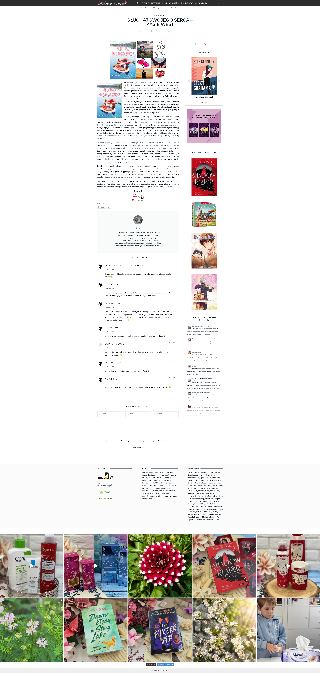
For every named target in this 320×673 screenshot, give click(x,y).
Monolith (198, 483)
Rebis (197, 509)
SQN (211, 501)
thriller (159, 478)
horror (153, 488)
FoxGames (192, 499)
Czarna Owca (192, 480)
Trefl (217, 491)
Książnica (197, 520)
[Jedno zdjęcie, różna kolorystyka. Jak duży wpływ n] (224, 630)
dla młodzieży (168, 472)
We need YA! (211, 480)
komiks (152, 483)
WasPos (190, 514)
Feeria (217, 472)
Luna (204, 520)
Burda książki (217, 506)
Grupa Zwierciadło (194, 517)
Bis (220, 514)
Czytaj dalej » (207, 334)
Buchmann (200, 506)
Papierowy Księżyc (199, 488)
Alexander (191, 506)
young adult (158, 485)
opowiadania (167, 478)
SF (157, 483)
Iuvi (210, 512)
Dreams (202, 514)
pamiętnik (165, 496)
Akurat (214, 512)
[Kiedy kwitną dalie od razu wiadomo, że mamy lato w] (160, 566)
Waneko (196, 472)
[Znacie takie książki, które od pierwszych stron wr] (224, 566)
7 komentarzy (175, 31)
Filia (217, 478)
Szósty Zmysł (209, 517)
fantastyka (146, 475)
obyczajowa (164, 475)
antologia (145, 493)
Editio (221, 496)
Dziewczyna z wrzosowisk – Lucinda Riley (204, 338)
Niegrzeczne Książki (207, 509)
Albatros (203, 472)
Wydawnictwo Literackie (201, 485)
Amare (218, 520)
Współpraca (158, 8)
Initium (198, 512)
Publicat (214, 485)
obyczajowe (154, 491)
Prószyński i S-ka (193, 478)
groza (152, 493)
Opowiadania (201, 3)
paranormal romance (149, 480)
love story (172, 475)
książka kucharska (161, 493)
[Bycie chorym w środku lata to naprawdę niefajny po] (31, 630)
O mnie (140, 8)
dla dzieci (158, 472)
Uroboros (191, 493)
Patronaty (169, 8)
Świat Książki (200, 493)
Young (212, 491)
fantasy (145, 472)
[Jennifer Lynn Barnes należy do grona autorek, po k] (160, 630)
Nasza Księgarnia (193, 475)
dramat (145, 499)
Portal (196, 514)
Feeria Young (204, 501)
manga (144, 478)
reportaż (145, 491)
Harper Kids (202, 480)
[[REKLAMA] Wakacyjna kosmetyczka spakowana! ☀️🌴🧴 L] (31, 566)
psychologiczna (147, 496)
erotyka (161, 483)
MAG (220, 485)
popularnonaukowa (170, 485)
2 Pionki (218, 517)
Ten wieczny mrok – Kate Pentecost (204, 97)
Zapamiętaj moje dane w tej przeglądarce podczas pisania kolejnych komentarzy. (134, 441)
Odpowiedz (171, 264)
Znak (195, 491)
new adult (151, 478)
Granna (205, 512)
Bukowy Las (209, 499)
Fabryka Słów (212, 496)
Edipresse (218, 509)
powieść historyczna (163, 488)
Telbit (209, 504)
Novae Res (210, 514)
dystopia (157, 496)
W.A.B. (190, 488)
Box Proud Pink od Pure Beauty (201, 392)
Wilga (204, 504)
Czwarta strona (203, 491)
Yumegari (197, 504)
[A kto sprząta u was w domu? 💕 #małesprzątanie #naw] (288, 630)
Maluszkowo (187, 3)
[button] (219, 80)
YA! (206, 496)
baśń (150, 499)
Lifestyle (155, 3)
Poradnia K (210, 520)
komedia (146, 488)
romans (151, 472)
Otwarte (212, 478)
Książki (156, 15)
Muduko (191, 509)
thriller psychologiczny (166, 480)
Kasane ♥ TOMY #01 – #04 (199, 404)
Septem (190, 520)
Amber (196, 501)
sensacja (173, 496)
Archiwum (179, 8)
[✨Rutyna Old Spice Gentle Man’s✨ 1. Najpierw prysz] (288, 566)
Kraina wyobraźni (170, 3)
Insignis (209, 488)
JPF (203, 517)
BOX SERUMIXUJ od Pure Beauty (201, 326)
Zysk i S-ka (204, 478)
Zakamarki (191, 512)
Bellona (190, 504)
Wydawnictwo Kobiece (208, 475)
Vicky (145, 31)
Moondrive (208, 506)
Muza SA (200, 496)
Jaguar (190, 472)
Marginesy (200, 499)
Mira (216, 514)
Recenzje (145, 3)
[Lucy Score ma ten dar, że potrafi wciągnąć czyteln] (96, 630)
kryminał (145, 483)
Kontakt (148, 8)
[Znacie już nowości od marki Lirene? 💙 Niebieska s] (96, 566)
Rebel (204, 483)
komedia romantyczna (167, 491)
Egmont (210, 472)
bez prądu (154, 475)
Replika (216, 501)
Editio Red (215, 504)
